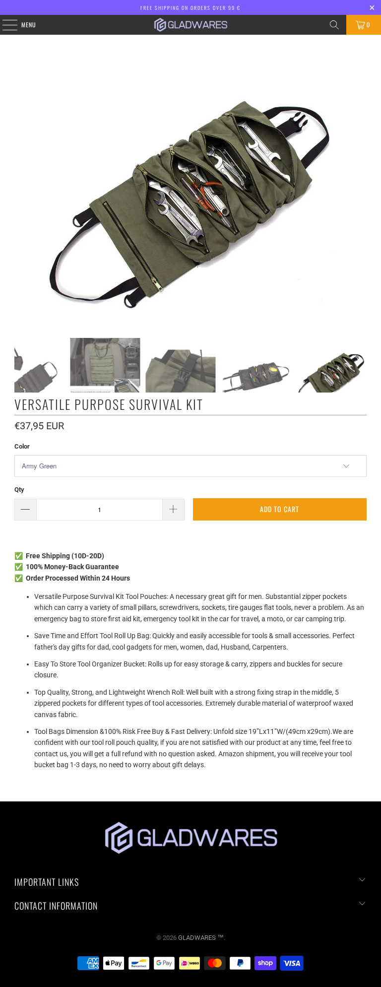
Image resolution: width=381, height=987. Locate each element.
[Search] (334, 25)
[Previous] (22, 186)
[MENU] (4, 25)
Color (22, 446)
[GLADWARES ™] (190, 25)
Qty (19, 489)
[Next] (359, 186)
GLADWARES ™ (201, 937)
